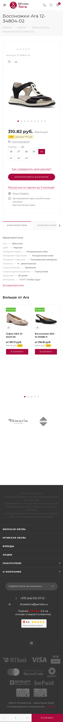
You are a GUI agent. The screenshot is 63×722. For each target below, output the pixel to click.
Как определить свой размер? (31, 169)
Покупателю (12, 563)
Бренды (8, 546)
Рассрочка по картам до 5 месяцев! (31, 187)
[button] (18, 121)
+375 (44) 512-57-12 (32, 598)
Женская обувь (14, 529)
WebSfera (50, 706)
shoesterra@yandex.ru (34, 604)
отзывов (30, 614)
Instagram (31, 643)
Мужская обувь (14, 537)
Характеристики (17, 225)
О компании (12, 571)
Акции (7, 554)
